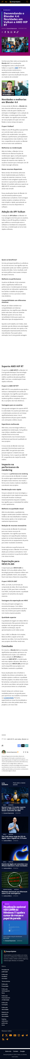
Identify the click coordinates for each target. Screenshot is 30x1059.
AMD (16, 68)
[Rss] (3, 1039)
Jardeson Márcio (8, 840)
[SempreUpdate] (15, 2)
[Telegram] (26, 1035)
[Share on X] (8, 32)
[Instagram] (25, 752)
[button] (3, 2)
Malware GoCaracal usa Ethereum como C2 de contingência (14, 892)
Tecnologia (6, 10)
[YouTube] (10, 1035)
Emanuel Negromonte (12, 28)
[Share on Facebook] (5, 32)
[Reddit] (22, 1035)
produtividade (9, 698)
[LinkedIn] (27, 752)
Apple (4, 834)
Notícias (11, 834)
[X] (6, 1035)
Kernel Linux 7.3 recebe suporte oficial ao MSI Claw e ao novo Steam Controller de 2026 (14, 809)
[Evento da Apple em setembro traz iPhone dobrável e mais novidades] (15, 852)
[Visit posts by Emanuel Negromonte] (4, 752)
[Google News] (15, 1035)
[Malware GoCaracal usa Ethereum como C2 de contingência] (15, 880)
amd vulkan (18, 739)
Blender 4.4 (25, 739)
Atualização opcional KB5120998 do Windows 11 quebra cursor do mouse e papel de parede (14, 912)
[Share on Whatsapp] (11, 32)
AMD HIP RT (10, 739)
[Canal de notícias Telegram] (7, 1039)
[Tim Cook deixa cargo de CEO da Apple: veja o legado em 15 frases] (15, 825)
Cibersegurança (7, 889)
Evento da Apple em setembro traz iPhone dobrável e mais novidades (15, 865)
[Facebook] (23, 752)
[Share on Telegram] (14, 32)
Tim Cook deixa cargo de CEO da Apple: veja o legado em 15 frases (14, 837)
